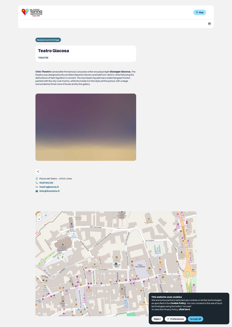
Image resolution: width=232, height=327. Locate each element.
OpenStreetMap (182, 314)
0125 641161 (46, 182)
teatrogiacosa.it (49, 186)
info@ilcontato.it (49, 191)
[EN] (209, 23)
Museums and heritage (48, 40)
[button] (116, 263)
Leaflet (172, 314)
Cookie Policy (178, 303)
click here (184, 309)
